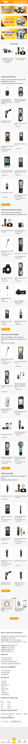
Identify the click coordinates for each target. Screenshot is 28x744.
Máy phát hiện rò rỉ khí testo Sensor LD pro (6, 152)
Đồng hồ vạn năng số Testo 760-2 (5, 569)
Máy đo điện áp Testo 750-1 (21, 591)
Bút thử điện (9, 506)
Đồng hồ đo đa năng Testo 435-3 (21, 154)
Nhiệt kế (19, 243)
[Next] (6, 15)
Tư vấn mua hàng (5, 712)
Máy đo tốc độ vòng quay (8, 373)
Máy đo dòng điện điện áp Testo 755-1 (20, 569)
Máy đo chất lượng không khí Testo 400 (20, 442)
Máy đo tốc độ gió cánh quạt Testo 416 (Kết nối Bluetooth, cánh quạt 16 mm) (20, 415)
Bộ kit (21, 113)
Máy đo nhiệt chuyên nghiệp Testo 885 (19, 332)
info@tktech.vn (9, 692)
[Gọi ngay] (3, 741)
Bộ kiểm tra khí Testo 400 (6, 464)
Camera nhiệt (4, 243)
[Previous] (2, 15)
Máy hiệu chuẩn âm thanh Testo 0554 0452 (6, 440)
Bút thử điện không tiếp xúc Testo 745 (20, 547)
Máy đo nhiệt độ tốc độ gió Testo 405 (7, 282)
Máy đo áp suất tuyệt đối (7, 110)
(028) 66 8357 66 (12, 687)
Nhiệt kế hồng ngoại (6, 244)
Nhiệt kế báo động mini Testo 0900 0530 (20, 261)
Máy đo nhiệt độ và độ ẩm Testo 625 (20, 352)
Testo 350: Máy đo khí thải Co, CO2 (20, 392)
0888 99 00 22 (11, 691)
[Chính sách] (19, 741)
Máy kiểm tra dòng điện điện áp (9, 510)
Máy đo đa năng (7, 369)
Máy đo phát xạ (5, 113)
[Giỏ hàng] (25, 741)
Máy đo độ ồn (14, 369)
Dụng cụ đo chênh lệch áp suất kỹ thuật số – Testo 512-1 (20, 202)
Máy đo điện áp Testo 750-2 (7, 527)
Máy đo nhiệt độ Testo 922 (7, 223)
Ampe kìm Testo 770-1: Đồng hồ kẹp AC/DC (20, 614)
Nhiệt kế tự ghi (15, 244)
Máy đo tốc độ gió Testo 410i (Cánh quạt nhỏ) (20, 463)
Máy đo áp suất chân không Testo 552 (7, 177)
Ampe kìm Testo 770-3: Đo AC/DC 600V (7, 591)
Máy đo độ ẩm (23, 244)
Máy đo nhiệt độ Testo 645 (21, 283)
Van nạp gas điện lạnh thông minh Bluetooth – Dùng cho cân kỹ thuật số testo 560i (6, 131)
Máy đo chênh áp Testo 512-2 (20, 175)
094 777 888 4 (11, 689)
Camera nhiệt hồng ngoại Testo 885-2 (6, 309)
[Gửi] (25, 2)
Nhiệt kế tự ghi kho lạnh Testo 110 (6, 352)
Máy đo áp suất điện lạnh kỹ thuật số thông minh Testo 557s (20, 131)
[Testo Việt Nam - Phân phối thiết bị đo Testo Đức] (6, 2)
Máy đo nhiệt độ (12, 243)
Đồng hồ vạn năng (17, 506)
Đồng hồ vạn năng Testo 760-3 (6, 547)
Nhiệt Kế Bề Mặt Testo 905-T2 (6, 329)
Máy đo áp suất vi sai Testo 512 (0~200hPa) (21, 226)
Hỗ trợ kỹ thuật (5, 714)
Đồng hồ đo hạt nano (14, 113)
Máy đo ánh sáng (5, 367)
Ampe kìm (3, 506)
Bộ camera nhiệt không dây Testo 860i (7, 261)
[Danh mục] (8, 741)
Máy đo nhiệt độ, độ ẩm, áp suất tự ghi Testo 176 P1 (7, 202)
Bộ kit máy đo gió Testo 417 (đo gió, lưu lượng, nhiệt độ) (20, 489)
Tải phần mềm (5, 716)
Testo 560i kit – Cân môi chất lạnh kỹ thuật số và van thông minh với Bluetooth (14, 82)
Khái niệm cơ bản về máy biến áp (8, 646)
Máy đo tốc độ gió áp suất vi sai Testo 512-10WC (7, 488)
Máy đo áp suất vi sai (9, 112)
